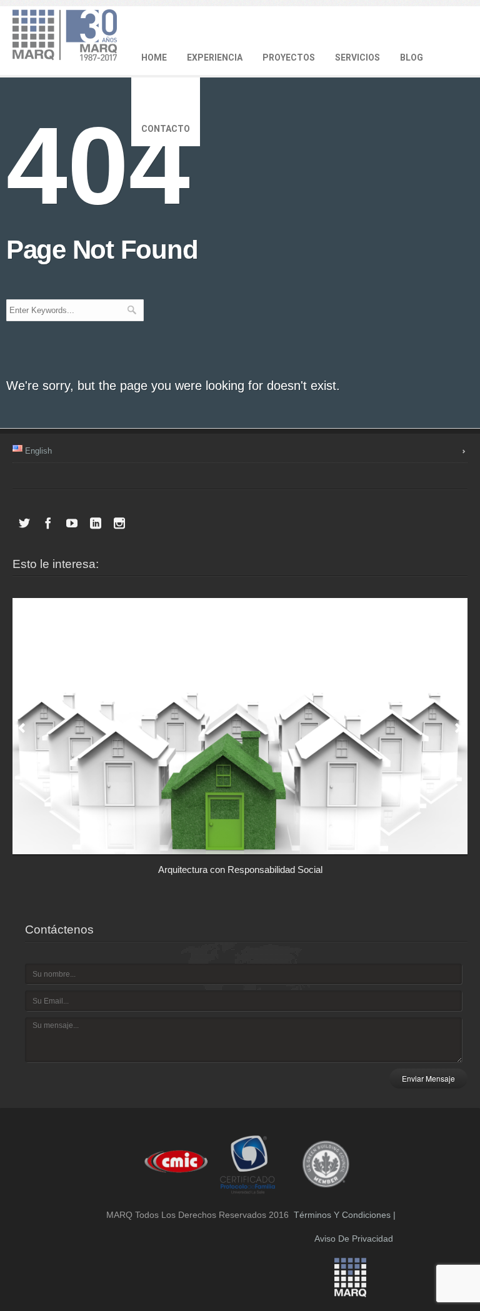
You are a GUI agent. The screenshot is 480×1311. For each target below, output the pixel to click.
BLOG (411, 57)
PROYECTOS (288, 57)
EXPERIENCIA (214, 57)
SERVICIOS (357, 57)
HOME (154, 57)
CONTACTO (165, 129)
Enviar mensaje (428, 1078)
